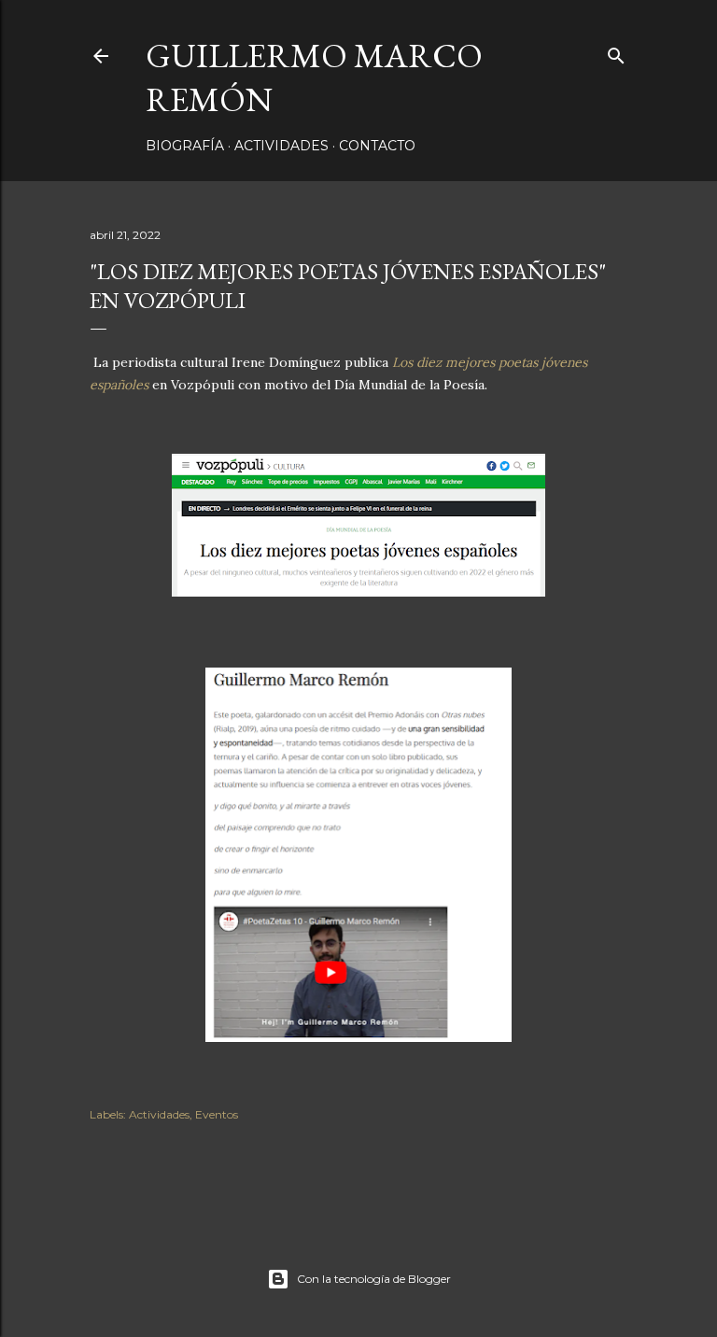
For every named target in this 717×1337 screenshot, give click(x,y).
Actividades (281, 145)
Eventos (216, 1114)
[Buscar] (616, 52)
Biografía (185, 145)
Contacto (377, 145)
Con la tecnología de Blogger (374, 1279)
